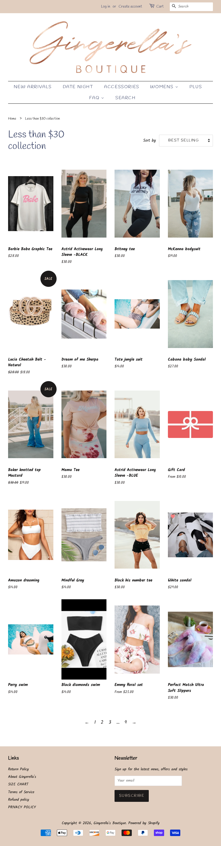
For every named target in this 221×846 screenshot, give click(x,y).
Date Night (78, 87)
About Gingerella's (22, 777)
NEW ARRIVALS (33, 87)
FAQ (95, 98)
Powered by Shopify (144, 823)
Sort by (149, 140)
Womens (162, 87)
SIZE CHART (18, 784)
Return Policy (18, 769)
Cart (160, 6)
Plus (195, 87)
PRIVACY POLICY (22, 807)
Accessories (121, 87)
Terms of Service (21, 792)
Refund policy (18, 800)
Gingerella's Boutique (110, 823)
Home (12, 118)
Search (125, 98)
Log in (105, 6)
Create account (130, 6)
